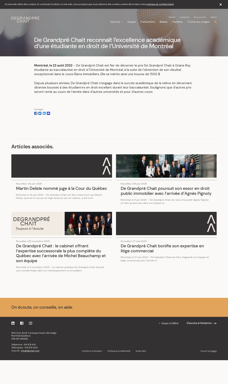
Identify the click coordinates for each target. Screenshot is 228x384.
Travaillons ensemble (194, 307)
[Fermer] (221, 4)
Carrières (177, 22)
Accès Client (141, 351)
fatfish (214, 351)
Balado (164, 22)
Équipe (132, 22)
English (214, 17)
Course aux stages (198, 22)
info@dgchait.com (30, 351)
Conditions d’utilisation (92, 351)
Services (115, 22)
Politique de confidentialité (119, 351)
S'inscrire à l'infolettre (199, 323)
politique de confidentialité (160, 4)
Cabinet (171, 17)
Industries (184, 17)
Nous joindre (200, 17)
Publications (148, 22)
